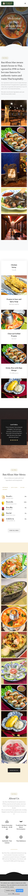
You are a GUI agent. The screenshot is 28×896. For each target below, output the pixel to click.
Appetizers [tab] (14, 487)
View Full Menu (14, 530)
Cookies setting (10, 890)
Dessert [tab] (5, 489)
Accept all (19, 890)
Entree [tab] (22, 487)
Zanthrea (14, 424)
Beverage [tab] (5, 487)
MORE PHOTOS (14, 770)
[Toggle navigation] (25, 3)
